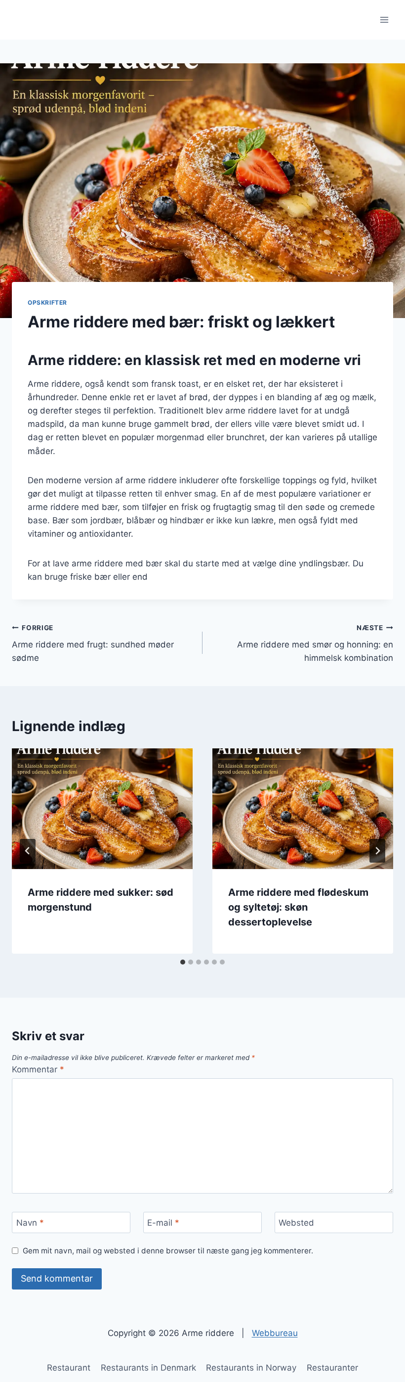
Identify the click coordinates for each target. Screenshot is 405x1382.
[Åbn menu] (384, 19)
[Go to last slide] (28, 851)
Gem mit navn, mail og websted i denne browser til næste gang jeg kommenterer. (168, 1250)
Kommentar (38, 1069)
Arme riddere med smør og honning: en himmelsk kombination (315, 643)
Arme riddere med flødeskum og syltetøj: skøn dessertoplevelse (298, 907)
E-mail (163, 1223)
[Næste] (377, 851)
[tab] (182, 962)
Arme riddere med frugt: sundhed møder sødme (93, 643)
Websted (296, 1223)
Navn (30, 1223)
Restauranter (332, 1368)
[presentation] (102, 808)
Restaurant (68, 1368)
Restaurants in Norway (251, 1368)
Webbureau (275, 1333)
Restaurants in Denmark (148, 1368)
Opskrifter (47, 302)
